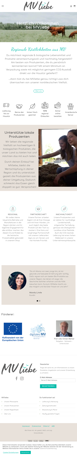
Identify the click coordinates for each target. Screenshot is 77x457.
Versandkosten (38, 433)
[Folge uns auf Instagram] (22, 379)
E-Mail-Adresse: (46, 377)
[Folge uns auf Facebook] (16, 379)
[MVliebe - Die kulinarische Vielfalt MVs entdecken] (38, 6)
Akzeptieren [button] (25, 452)
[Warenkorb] (74, 6)
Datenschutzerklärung (48, 448)
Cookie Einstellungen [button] (11, 452)
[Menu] (3, 6)
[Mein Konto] (71, 6)
